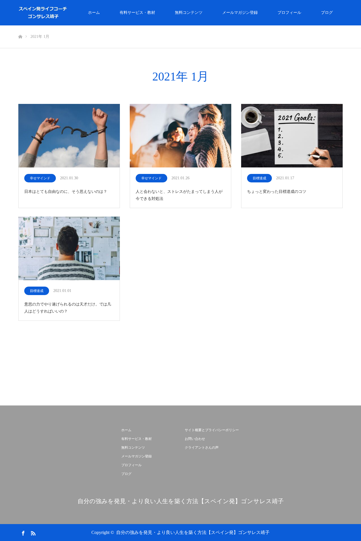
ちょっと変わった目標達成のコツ (276, 191)
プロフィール (289, 12)
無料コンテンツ (188, 12)
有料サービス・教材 (137, 12)
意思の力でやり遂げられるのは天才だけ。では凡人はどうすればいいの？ (67, 307)
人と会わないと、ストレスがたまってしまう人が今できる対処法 (179, 195)
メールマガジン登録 (240, 12)
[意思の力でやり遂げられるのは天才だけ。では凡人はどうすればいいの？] (69, 249)
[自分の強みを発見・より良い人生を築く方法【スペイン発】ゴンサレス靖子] (68, 12)
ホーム (94, 12)
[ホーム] (20, 27)
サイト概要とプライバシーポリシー (212, 430)
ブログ (327, 12)
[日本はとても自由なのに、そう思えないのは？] (69, 136)
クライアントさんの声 (202, 448)
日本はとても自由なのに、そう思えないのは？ (65, 191)
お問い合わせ (195, 439)
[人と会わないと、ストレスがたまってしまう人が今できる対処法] (180, 136)
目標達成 (259, 178)
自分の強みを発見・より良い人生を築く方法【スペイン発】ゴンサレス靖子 (181, 501)
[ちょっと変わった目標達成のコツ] (292, 136)
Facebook (22, 532)
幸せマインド (40, 178)
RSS (32, 532)
